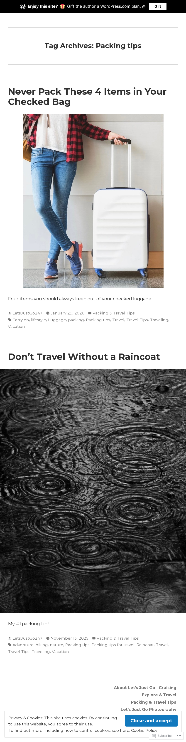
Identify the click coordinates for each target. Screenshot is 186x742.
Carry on (20, 319)
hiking (42, 644)
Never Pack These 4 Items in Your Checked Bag (87, 96)
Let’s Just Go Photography (148, 709)
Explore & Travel (159, 695)
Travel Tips (137, 319)
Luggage (57, 319)
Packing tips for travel (113, 644)
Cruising (167, 687)
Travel (118, 319)
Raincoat (145, 644)
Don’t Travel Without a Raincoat (84, 356)
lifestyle (38, 319)
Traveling (159, 319)
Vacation (16, 326)
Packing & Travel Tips (114, 313)
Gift (157, 6)
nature (56, 644)
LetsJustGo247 (27, 313)
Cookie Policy (144, 730)
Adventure (23, 644)
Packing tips (98, 319)
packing (76, 319)
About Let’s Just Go (134, 687)
